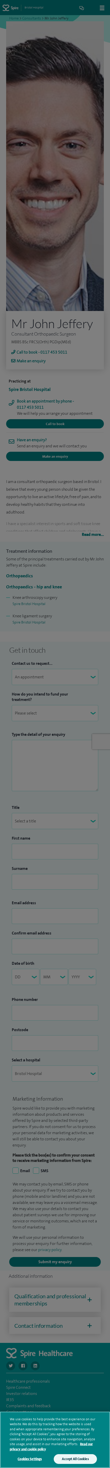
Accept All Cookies (75, 1459)
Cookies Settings (30, 1459)
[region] (55, 1440)
